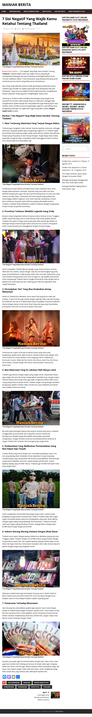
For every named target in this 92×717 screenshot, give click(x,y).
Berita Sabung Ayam (31, 11)
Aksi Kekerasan (13, 683)
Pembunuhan (9, 687)
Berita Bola (46, 11)
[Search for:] (75, 149)
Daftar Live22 (60, 11)
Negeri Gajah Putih (41, 683)
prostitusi (35, 687)
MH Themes (59, 711)
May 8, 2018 (9, 29)
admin (18, 29)
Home (4, 11)
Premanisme (22, 687)
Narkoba (26, 683)
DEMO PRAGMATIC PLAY (76, 11)
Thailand (46, 687)
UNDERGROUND (14, 11)
